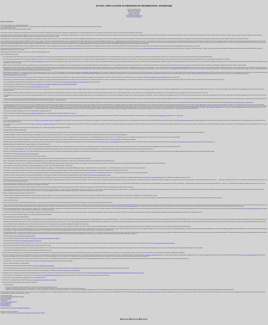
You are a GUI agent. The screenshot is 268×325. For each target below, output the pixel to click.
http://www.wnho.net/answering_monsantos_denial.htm (125, 206)
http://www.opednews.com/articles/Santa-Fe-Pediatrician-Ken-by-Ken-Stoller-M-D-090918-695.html (54, 84)
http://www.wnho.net (5, 304)
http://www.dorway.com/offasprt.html (35, 113)
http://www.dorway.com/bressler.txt (250, 255)
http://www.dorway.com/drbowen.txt (214, 107)
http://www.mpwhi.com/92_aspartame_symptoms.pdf (49, 120)
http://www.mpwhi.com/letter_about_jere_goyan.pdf (14, 74)
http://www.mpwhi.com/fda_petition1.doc (201, 72)
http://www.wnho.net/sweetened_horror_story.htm (99, 175)
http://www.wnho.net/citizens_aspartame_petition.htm (87, 72)
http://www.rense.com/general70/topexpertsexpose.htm (162, 243)
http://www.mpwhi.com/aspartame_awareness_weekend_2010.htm (30, 312)
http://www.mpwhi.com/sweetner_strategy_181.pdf (192, 106)
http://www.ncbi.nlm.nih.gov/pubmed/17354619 (24, 236)
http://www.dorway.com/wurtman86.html (110, 141)
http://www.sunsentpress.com (161, 115)
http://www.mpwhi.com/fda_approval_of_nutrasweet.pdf (240, 102)
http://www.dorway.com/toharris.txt (185, 120)
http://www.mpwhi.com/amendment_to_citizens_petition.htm (74, 82)
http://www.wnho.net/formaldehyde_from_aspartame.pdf (150, 48)
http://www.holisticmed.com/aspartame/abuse (44, 265)
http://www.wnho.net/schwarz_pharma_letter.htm (27, 153)
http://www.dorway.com (6, 305)
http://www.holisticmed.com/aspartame (21, 308)
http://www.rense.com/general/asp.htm (154, 177)
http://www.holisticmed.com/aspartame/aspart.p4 (51, 275)
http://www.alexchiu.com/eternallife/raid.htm (179, 67)
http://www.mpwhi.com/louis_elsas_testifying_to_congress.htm (42, 279)
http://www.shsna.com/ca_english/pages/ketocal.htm (43, 124)
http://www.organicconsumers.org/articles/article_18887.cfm (46, 238)
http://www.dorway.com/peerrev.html (150, 255)
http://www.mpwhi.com (136, 16)
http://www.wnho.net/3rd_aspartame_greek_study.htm (29, 240)
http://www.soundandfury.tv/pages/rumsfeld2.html (156, 77)
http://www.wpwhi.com (6, 303)
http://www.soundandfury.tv (37, 61)
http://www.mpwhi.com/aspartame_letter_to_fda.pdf (37, 86)
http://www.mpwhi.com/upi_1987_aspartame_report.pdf (186, 141)
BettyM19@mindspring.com (136, 15)
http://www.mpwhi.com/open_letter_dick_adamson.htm (69, 48)
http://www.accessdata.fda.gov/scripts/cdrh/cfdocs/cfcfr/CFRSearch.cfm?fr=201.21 (68, 115)
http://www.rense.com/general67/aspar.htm (252, 208)
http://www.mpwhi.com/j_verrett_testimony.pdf (69, 270)
